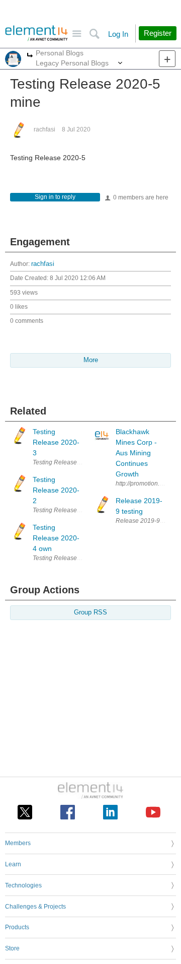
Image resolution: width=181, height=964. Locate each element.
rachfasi (44, 129)
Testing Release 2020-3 (65, 462)
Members (18, 843)
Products (17, 927)
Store (12, 948)
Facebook (67, 812)
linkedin (110, 812)
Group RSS (90, 612)
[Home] (36, 33)
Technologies (23, 885)
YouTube (153, 812)
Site (76, 34)
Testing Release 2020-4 (65, 558)
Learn (13, 864)
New (167, 58)
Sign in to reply (55, 196)
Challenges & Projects (35, 907)
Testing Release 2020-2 (65, 510)
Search (94, 34)
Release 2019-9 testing (147, 520)
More (30, 56)
